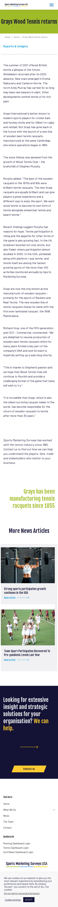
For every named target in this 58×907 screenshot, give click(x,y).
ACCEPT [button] (29, 899)
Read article (9, 597)
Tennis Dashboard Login (16, 847)
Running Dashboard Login (16, 843)
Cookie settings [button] (13, 899)
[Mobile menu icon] (51, 5)
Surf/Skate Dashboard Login (18, 852)
